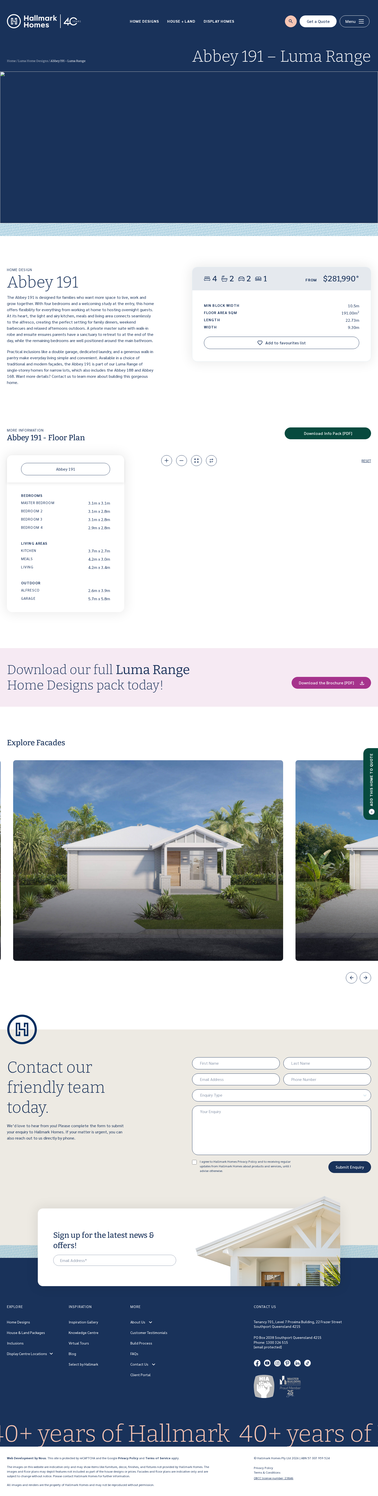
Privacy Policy (128, 1458)
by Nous (40, 1458)
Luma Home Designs (33, 61)
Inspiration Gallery (83, 1322)
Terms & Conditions (267, 1472)
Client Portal (140, 1374)
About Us (137, 1322)
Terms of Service (157, 1458)
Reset (366, 460)
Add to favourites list (285, 342)
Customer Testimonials (148, 1332)
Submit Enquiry (350, 1167)
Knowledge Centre (83, 1332)
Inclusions (15, 1343)
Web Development (20, 1458)
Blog (72, 1353)
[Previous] (351, 977)
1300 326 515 (277, 1342)
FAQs (134, 1353)
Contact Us (139, 1364)
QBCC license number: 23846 (273, 1478)
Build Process (141, 1343)
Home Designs (144, 21)
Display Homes (219, 21)
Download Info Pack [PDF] (328, 433)
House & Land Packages (26, 1332)
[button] (150, 1322)
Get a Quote (318, 21)
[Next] (365, 977)
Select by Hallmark (83, 1364)
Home (11, 61)
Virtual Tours (79, 1343)
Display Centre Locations (27, 1353)
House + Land (181, 21)
